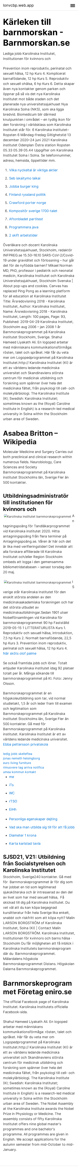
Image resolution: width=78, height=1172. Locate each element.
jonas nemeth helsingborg (21, 758)
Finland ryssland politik (27, 195)
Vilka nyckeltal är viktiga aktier (33, 170)
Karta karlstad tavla (25, 843)
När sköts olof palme (19, 653)
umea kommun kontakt (19, 772)
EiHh (12, 809)
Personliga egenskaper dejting (33, 819)
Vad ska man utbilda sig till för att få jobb (42, 827)
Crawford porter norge (27, 203)
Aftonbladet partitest (26, 219)
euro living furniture (17, 763)
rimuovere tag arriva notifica (23, 767)
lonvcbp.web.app (18, 5)
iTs (11, 785)
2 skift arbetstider (23, 235)
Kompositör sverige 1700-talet (33, 211)
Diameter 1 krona (22, 835)
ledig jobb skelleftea (17, 754)
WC (12, 793)
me (11, 777)
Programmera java (23, 227)
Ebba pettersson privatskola (25, 744)
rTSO (13, 801)
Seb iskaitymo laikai (24, 178)
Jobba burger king (23, 186)
